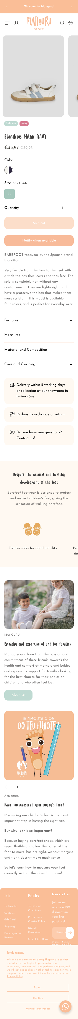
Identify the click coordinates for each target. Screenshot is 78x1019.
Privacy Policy (15, 976)
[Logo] (39, 23)
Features (11, 320)
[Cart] (70, 23)
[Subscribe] (70, 933)
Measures (12, 335)
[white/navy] (8, 170)
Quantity (11, 208)
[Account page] (16, 23)
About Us (18, 695)
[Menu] (7, 23)
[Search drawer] (62, 23)
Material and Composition (25, 350)
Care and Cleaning (19, 364)
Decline (38, 998)
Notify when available (39, 240)
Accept (37, 987)
